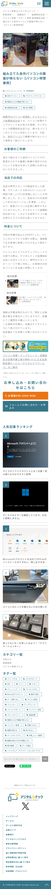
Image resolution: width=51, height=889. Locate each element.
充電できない (32, 725)
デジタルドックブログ (16, 839)
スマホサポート (31, 679)
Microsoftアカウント (15, 694)
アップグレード (30, 704)
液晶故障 (32, 715)
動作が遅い (35, 694)
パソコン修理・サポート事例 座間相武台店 (24, 18)
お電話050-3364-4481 (27, 395)
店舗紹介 (21, 14)
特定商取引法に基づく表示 (18, 862)
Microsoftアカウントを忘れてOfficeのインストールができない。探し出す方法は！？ (25, 561)
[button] (46, 3)
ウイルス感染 (32, 699)
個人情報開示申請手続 (16, 852)
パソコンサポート (14, 709)
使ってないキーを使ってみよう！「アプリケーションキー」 (25, 645)
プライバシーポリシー (16, 848)
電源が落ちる (12, 730)
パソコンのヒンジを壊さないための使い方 (25, 606)
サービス (10, 820)
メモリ (34, 684)
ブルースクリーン (14, 715)
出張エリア (11, 830)
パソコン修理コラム (13, 666)
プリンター (11, 704)
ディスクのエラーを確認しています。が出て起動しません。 (25, 517)
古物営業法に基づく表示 (17, 857)
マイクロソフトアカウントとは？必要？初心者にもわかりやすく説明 (25, 473)
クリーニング (12, 689)
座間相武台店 (38, 14)
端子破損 (10, 745)
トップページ (12, 816)
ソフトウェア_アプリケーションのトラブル (24, 750)
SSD (8, 684)
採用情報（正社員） (15, 866)
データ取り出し (13, 699)
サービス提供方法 (14, 825)
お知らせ (7, 659)
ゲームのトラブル (14, 735)
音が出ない (30, 730)
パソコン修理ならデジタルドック (19, 11)
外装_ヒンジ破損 (35, 735)
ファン (21, 684)
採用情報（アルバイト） (17, 871)
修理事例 (7, 14)
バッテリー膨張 (13, 725)
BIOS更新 (29, 107)
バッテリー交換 (35, 709)
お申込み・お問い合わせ (39, 3)
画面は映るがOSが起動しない (18, 740)
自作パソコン (12, 96)
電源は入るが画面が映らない (18, 101)
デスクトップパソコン (34, 96)
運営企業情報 (12, 843)
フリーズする (12, 679)
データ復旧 (26, 745)
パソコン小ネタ (31, 689)
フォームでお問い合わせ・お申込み (27, 406)
